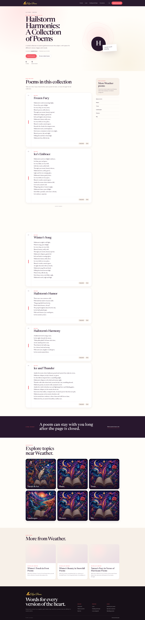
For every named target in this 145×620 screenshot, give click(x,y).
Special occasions (111, 608)
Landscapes (99, 109)
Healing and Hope (93, 3)
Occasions (102, 3)
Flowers (98, 113)
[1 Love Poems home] (30, 3)
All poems (28, 12)
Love (86, 3)
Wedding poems (110, 611)
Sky (97, 116)
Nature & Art (99, 99)
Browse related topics (44, 56)
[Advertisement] (59, 218)
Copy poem (81, 143)
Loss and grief (95, 611)
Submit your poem (117, 3)
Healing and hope (96, 608)
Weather (34, 12)
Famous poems (81, 608)
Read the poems (31, 56)
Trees (97, 106)
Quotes (79, 611)
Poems (81, 3)
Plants (97, 102)
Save (87, 143)
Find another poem (115, 617)
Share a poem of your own (113, 426)
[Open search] (109, 3)
